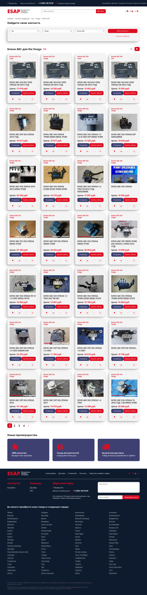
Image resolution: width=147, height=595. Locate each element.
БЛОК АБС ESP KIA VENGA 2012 (22, 401)
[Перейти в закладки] (127, 11)
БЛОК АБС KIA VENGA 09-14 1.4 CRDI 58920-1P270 (23, 297)
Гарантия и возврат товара (99, 473)
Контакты (130, 3)
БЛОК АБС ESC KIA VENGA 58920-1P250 (22, 242)
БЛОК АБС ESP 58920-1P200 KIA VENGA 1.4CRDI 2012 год (124, 243)
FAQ (31, 491)
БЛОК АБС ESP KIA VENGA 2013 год (22, 135)
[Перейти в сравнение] (132, 11)
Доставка (115, 3)
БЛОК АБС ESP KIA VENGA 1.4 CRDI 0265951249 (22, 349)
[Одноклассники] (132, 473)
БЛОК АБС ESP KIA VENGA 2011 (55, 401)
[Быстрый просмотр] (32, 99)
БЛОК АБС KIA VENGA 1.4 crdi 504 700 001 (55, 297)
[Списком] (131, 49)
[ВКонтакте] (129, 473)
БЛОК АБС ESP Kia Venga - (124, 348)
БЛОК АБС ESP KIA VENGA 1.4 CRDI (55, 349)
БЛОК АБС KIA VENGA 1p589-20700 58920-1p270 (89, 297)
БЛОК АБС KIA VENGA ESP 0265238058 (123, 135)
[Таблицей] (137, 49)
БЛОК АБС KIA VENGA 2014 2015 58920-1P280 (22, 187)
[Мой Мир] (135, 473)
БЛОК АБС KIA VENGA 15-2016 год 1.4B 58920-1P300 (124, 401)
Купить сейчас (28, 93)
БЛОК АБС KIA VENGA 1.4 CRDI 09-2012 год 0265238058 (89, 189)
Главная (10, 18)
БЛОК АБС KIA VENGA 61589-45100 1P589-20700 (55, 187)
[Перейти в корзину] (137, 11)
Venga (38, 18)
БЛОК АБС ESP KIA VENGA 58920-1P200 (55, 242)
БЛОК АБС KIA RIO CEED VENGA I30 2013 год (21, 83)
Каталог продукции (22, 18)
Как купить (11, 488)
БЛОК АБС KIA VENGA (121, 186)
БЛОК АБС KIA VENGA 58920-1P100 (87, 242)
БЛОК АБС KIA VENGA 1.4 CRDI (89, 401)
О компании (122, 3)
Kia (33, 18)
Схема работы (106, 3)
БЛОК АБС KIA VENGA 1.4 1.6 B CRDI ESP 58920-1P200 (90, 135)
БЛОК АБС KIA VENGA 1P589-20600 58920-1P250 (55, 135)
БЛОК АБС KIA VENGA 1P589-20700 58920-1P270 (123, 297)
